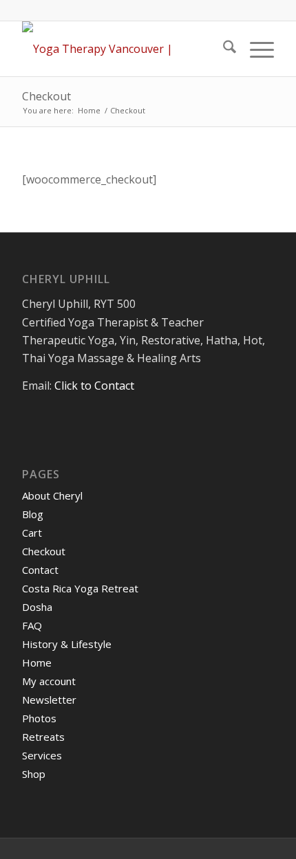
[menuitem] (222, 48)
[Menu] (255, 48)
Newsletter (49, 699)
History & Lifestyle (67, 644)
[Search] (222, 48)
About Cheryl (52, 495)
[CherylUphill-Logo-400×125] (122, 48)
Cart (32, 532)
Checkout (46, 96)
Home (37, 662)
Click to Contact (94, 385)
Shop (33, 774)
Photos (39, 718)
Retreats (43, 737)
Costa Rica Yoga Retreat (80, 588)
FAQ (32, 625)
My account (49, 681)
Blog (32, 514)
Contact (40, 570)
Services (42, 755)
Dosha (37, 607)
